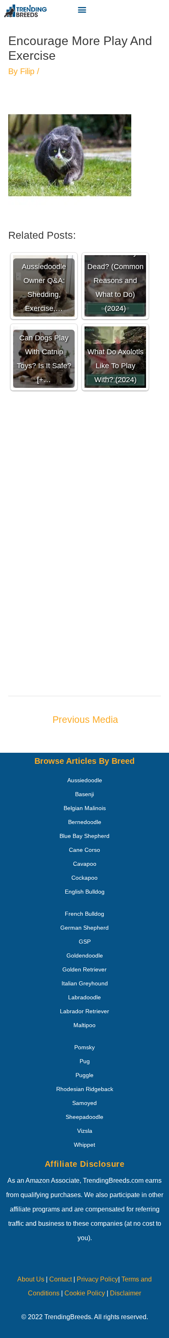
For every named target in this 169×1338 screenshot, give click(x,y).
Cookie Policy (84, 1293)
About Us (30, 1279)
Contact (60, 1279)
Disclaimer (125, 1293)
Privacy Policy (97, 1279)
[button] (82, 9)
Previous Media (85, 719)
